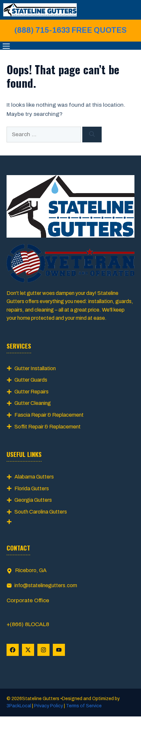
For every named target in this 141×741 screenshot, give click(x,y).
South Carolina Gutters (40, 512)
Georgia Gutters (33, 500)
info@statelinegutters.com (45, 585)
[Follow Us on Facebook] (13, 650)
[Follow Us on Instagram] (43, 650)
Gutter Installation (35, 368)
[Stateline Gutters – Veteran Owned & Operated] (40, 10)
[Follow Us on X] (28, 650)
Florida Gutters (31, 488)
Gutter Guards (30, 380)
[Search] (92, 134)
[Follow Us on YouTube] (59, 650)
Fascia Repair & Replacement (49, 415)
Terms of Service (83, 705)
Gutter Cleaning (32, 403)
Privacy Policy (48, 705)
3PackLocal (19, 705)
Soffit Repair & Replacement (47, 426)
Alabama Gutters (34, 476)
